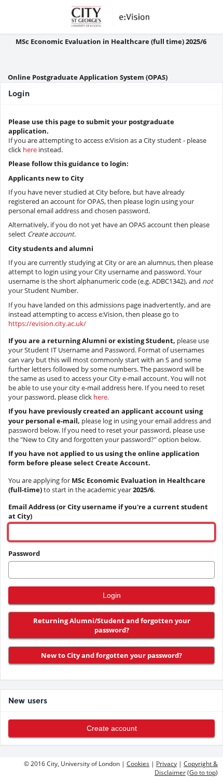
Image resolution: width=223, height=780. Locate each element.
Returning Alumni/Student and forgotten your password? (111, 625)
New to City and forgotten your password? (111, 655)
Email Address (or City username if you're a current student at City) (108, 511)
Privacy (166, 763)
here (30, 149)
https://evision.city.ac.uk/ (47, 323)
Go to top (202, 772)
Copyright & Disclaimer (186, 768)
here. (101, 397)
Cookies (138, 763)
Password (24, 553)
